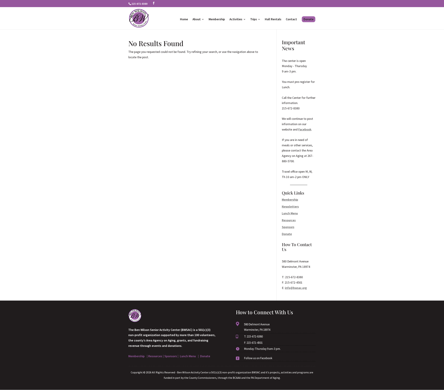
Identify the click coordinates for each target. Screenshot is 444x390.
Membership (217, 19)
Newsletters (290, 207)
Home (184, 19)
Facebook (304, 129)
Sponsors (288, 227)
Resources (289, 220)
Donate (309, 19)
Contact (291, 19)
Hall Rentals (273, 19)
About (197, 19)
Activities (235, 19)
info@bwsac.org (296, 288)
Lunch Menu (290, 213)
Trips (253, 19)
